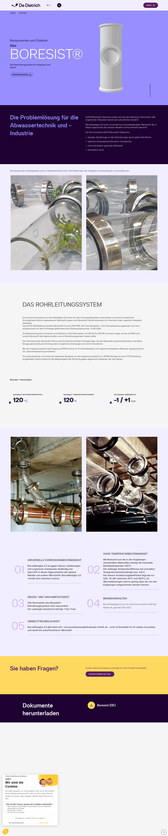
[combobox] (49, 5)
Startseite (12, 13)
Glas (13, 45)
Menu (149, 5)
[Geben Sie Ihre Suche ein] (59, 5)
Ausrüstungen (22, 13)
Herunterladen (20, 74)
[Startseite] (25, 5)
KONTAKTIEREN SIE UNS (100, 674)
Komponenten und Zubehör (29, 40)
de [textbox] (48, 5)
